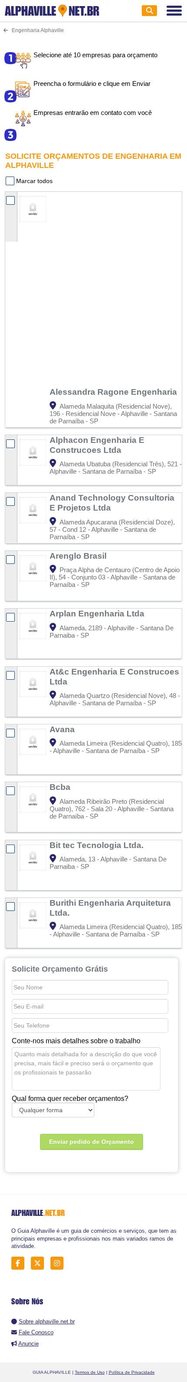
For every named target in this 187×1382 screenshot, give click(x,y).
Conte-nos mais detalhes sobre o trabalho (76, 1041)
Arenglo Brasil (79, 555)
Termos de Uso (90, 1372)
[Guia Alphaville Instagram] (59, 1263)
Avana (63, 729)
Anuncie (28, 1343)
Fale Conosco (36, 1332)
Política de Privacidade (132, 1372)
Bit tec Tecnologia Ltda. (98, 845)
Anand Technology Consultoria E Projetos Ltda (112, 502)
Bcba (61, 787)
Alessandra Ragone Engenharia (114, 391)
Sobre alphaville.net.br (47, 1321)
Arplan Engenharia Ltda (98, 613)
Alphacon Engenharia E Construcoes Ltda (97, 445)
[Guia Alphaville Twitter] (40, 1263)
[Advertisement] (93, 289)
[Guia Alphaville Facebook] (20, 1263)
